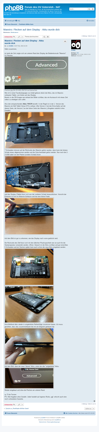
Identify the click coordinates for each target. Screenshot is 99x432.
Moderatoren (14, 32)
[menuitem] (17, 20)
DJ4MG (73, 50)
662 (78, 53)
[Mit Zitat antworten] (65, 41)
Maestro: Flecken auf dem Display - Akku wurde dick (31, 29)
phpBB (43, 417)
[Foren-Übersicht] (14, 8)
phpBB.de (58, 419)
